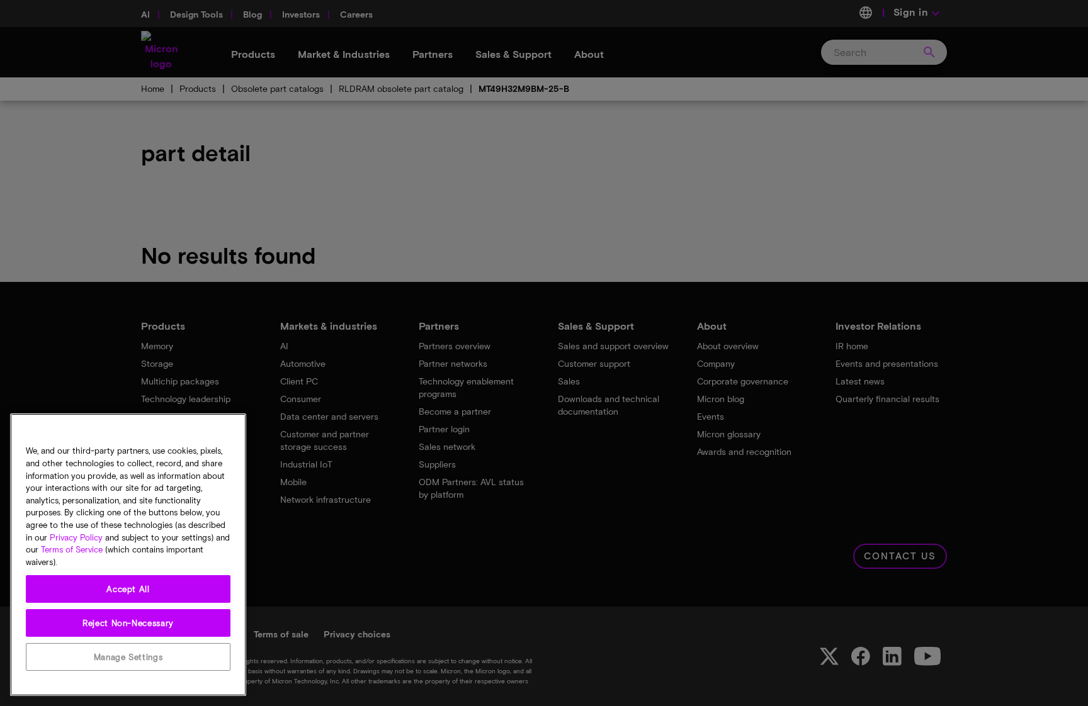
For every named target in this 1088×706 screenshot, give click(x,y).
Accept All (128, 589)
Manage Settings (128, 657)
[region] (128, 554)
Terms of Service (72, 550)
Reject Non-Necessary (128, 623)
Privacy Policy (76, 537)
